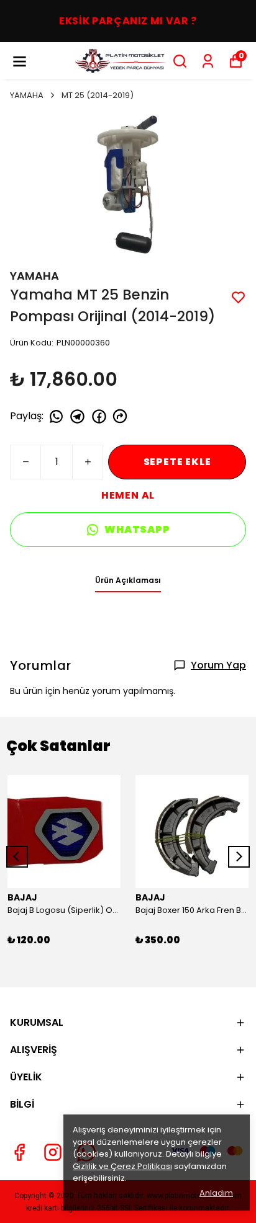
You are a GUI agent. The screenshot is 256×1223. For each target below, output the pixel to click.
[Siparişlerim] (208, 61)
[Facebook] (19, 1152)
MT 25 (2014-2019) (98, 95)
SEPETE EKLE (177, 462)
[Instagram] (52, 1152)
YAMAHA (26, 95)
